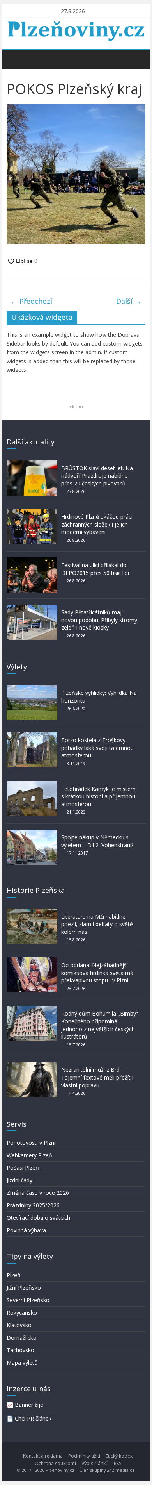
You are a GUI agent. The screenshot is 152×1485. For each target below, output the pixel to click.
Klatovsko (19, 1325)
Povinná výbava (26, 1230)
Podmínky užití (84, 1456)
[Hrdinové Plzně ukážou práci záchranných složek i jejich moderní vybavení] (32, 512)
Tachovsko (20, 1350)
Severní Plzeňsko (28, 1300)
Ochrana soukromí (55, 1463)
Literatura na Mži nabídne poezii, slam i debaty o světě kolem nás (97, 924)
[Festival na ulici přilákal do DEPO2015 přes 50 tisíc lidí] (32, 561)
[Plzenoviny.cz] (15, 59)
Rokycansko (22, 1312)
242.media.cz (120, 1470)
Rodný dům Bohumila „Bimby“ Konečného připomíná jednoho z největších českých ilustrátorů (99, 1025)
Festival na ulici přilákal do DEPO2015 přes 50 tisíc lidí (95, 569)
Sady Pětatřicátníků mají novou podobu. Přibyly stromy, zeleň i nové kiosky (100, 620)
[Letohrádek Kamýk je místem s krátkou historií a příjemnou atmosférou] (32, 785)
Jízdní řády (19, 1180)
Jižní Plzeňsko (24, 1287)
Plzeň (14, 1275)
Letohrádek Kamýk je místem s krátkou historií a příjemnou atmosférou (98, 796)
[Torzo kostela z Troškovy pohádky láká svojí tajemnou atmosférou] (32, 736)
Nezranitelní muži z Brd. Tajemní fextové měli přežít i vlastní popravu (97, 1077)
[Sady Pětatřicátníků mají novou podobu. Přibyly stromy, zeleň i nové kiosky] (32, 608)
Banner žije (29, 1404)
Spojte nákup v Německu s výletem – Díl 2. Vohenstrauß (97, 841)
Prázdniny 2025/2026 (33, 1205)
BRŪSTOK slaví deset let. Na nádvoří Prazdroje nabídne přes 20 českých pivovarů (97, 475)
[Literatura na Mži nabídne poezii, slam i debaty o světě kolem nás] (32, 912)
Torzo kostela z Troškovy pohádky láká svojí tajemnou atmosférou (97, 747)
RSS (117, 1463)
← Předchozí (31, 301)
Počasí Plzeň (23, 1167)
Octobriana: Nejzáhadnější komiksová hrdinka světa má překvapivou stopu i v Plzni (97, 972)
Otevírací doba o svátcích (38, 1217)
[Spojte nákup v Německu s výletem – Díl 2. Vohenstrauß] (32, 833)
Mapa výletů (22, 1362)
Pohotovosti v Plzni (31, 1142)
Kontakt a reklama (43, 1456)
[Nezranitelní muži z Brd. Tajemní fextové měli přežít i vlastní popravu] (32, 1065)
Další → (128, 301)
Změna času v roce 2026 (38, 1192)
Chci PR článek (33, 1418)
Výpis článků (94, 1463)
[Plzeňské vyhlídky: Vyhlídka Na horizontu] (32, 689)
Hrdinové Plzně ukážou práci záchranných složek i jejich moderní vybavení (97, 524)
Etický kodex (119, 1456)
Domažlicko (22, 1337)
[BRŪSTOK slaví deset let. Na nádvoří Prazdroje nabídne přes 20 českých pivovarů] (32, 464)
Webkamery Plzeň (29, 1155)
